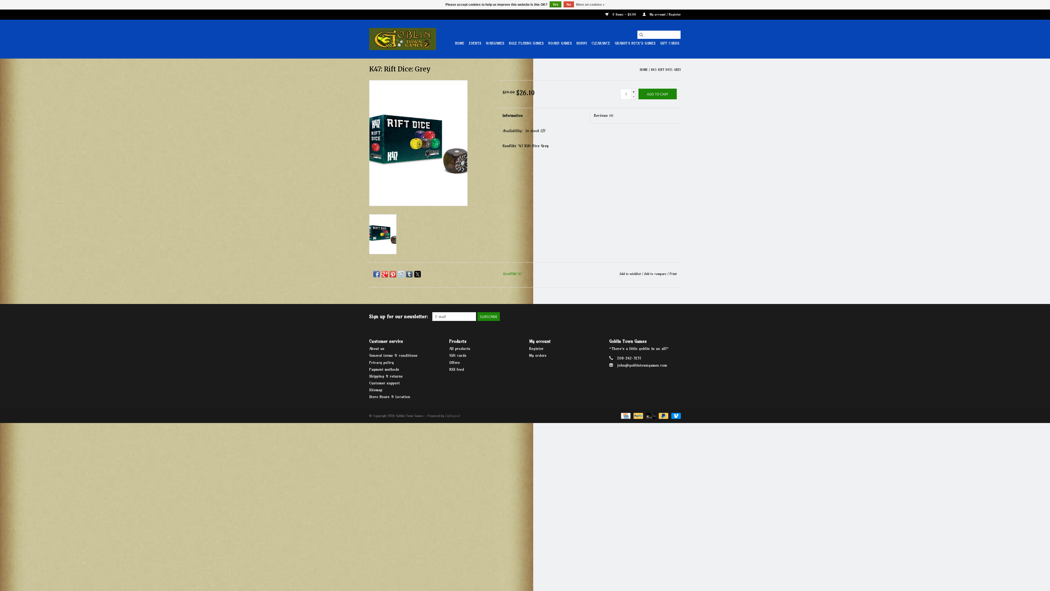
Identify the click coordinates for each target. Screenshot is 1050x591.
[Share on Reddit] (401, 274)
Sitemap (375, 389)
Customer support (384, 383)
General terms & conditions (393, 355)
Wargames (495, 43)
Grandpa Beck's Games (635, 43)
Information (513, 115)
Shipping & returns (386, 376)
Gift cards (669, 43)
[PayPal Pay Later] (663, 415)
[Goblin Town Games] (402, 39)
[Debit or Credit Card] (650, 415)
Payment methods (384, 369)
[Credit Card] (625, 415)
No (569, 5)
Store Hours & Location (389, 396)
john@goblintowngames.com (642, 365)
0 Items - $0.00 (624, 14)
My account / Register (665, 14)
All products (459, 348)
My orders (538, 355)
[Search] (641, 34)
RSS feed (456, 369)
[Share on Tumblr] (409, 274)
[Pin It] (393, 274)
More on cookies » (590, 5)
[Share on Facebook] (376, 274)
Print (673, 274)
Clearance (600, 43)
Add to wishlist (631, 274)
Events (475, 43)
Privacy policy (381, 362)
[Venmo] (675, 415)
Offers (454, 362)
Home (459, 43)
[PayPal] (638, 415)
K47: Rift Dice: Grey (666, 70)
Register (536, 348)
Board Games (560, 43)
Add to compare (655, 274)
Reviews (603, 115)
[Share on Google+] (384, 274)
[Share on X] (417, 274)
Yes (555, 5)
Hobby (581, 43)
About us (376, 348)
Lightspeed (452, 416)
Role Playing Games (526, 43)
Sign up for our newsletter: (398, 316)
